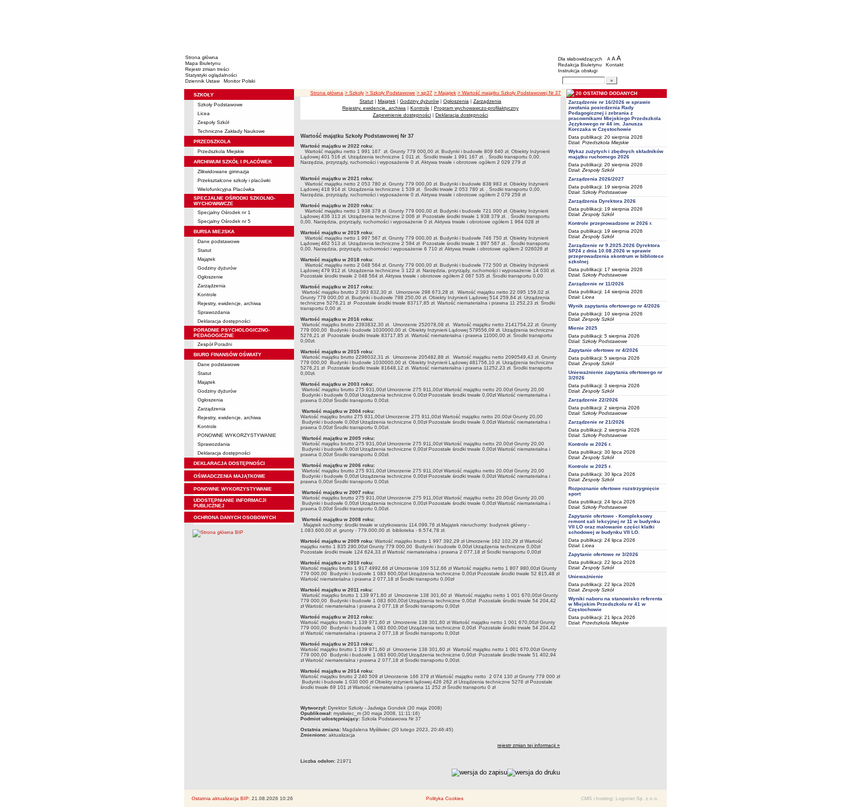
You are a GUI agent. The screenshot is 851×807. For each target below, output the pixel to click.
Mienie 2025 (582, 328)
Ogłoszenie (210, 276)
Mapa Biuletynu (203, 63)
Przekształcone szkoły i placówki (233, 180)
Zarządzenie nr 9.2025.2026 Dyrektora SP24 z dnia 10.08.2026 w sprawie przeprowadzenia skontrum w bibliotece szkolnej (616, 253)
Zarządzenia (211, 285)
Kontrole (207, 294)
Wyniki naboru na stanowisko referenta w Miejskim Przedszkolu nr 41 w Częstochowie (615, 604)
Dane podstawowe (218, 241)
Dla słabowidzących (580, 59)
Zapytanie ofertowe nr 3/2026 (603, 554)
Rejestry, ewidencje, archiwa (229, 303)
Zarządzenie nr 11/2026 (596, 283)
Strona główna (201, 57)
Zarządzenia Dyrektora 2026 (602, 201)
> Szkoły (354, 92)
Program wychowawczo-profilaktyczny (476, 108)
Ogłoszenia (210, 400)
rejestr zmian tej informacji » (528, 745)
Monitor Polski (239, 81)
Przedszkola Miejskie (220, 151)
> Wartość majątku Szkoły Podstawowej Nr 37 (509, 92)
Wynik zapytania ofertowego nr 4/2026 (614, 306)
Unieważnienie (585, 576)
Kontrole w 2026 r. (590, 444)
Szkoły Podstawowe (220, 104)
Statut (204, 250)
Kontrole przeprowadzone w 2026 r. (610, 223)
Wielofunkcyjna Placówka (226, 189)
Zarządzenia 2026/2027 (596, 179)
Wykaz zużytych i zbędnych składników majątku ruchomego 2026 (615, 154)
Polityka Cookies (444, 798)
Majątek (206, 259)
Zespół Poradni (214, 344)
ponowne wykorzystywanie (233, 489)
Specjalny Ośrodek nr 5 (224, 221)
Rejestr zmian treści (207, 69)
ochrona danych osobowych (235, 517)
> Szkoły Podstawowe (390, 92)
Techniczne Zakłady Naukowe (231, 131)
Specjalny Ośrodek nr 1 (224, 212)
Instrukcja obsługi (577, 70)
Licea (203, 113)
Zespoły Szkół (213, 122)
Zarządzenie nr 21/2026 (596, 422)
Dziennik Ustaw (202, 81)
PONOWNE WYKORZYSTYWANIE (236, 435)
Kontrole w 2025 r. (590, 466)
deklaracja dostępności (229, 463)
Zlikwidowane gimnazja (223, 171)
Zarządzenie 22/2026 (593, 400)
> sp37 (424, 92)
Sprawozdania (213, 312)
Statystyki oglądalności (211, 75)
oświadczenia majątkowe (229, 476)
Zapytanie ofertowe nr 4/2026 (603, 350)
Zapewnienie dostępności (402, 115)
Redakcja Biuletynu (580, 64)
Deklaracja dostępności (223, 321)
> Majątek (445, 92)
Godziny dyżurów (216, 268)
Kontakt (614, 64)
